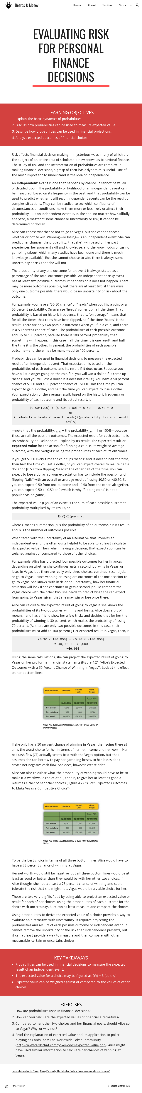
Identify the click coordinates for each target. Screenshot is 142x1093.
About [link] (91, 5)
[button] (137, 5)
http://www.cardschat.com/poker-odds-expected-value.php (61, 1045)
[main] (71, 57)
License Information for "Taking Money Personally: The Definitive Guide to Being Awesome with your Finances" (61, 1071)
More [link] (122, 5)
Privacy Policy (18, 1085)
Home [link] (77, 5)
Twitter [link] (107, 5)
